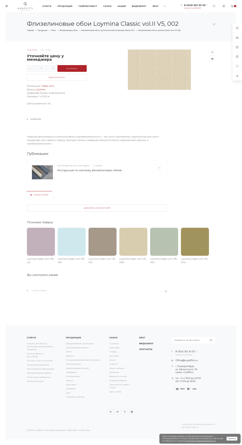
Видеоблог (146, 343)
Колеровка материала (38, 365)
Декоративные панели (77, 368)
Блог (142, 338)
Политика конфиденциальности (198, 424)
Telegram (117, 412)
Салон (113, 338)
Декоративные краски (77, 347)
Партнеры (114, 347)
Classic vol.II (47, 86)
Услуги (31, 338)
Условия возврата (118, 380)
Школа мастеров (35, 381)
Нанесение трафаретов (39, 377)
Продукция (73, 338)
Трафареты (71, 372)
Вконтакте (110, 412)
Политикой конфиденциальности (200, 441)
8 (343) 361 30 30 (195, 5)
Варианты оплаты (118, 376)
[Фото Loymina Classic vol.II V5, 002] (159, 70)
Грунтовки (71, 384)
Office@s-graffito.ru (186, 360)
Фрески (70, 356)
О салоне (114, 343)
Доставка (114, 356)
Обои (68, 352)
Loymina (40, 89)
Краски (69, 380)
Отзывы (113, 352)
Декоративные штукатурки (79, 343)
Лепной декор (73, 364)
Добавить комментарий (97, 208)
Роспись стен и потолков (40, 360)
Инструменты (73, 376)
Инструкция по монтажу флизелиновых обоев (89, 170)
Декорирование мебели (39, 373)
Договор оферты (190, 427)
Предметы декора (75, 397)
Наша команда (116, 368)
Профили (70, 388)
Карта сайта (115, 392)
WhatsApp (132, 412)
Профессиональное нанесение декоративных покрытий (40, 346)
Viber (125, 412)
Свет (68, 393)
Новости (113, 364)
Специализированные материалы (83, 360)
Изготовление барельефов (40, 369)
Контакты (146, 349)
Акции (112, 360)
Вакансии (114, 372)
